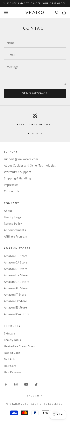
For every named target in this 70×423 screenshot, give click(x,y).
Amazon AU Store (16, 288)
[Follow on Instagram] (16, 384)
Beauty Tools (12, 340)
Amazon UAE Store (16, 282)
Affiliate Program (15, 237)
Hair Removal (13, 372)
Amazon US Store (15, 256)
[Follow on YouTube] (26, 384)
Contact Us (11, 191)
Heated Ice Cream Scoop (20, 346)
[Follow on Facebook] (6, 384)
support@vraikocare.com (21, 159)
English (33, 395)
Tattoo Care (12, 353)
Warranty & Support (17, 172)
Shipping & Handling (17, 178)
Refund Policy (13, 224)
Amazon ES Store (15, 307)
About (8, 211)
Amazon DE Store (15, 269)
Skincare (9, 333)
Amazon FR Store (15, 301)
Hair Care (10, 366)
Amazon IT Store (15, 295)
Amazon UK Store (16, 275)
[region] (35, 120)
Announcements (15, 230)
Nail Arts (10, 359)
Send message (35, 93)
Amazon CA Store (15, 262)
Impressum (11, 185)
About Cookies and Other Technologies (30, 166)
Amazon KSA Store (16, 314)
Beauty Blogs (12, 217)
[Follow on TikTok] (36, 384)
